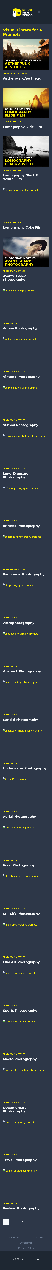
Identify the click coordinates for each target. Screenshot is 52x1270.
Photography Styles (14, 271)
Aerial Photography (19, 817)
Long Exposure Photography (15, 475)
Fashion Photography (21, 1208)
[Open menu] (39, 12)
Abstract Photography (22, 671)
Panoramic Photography (23, 574)
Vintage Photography (21, 377)
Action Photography (20, 328)
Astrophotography (18, 623)
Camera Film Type (12, 122)
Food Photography (19, 865)
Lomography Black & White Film (20, 177)
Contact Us (37, 1237)
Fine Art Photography (21, 962)
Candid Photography (20, 720)
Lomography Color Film (22, 227)
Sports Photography (20, 1011)
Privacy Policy (26, 1248)
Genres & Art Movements (16, 73)
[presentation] (26, 54)
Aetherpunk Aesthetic (22, 78)
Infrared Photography (21, 526)
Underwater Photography (25, 768)
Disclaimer (26, 1242)
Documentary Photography (14, 1109)
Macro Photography (20, 1059)
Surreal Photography (20, 425)
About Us (14, 1237)
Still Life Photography (21, 914)
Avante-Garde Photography (14, 278)
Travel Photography (20, 1160)
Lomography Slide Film (22, 127)
